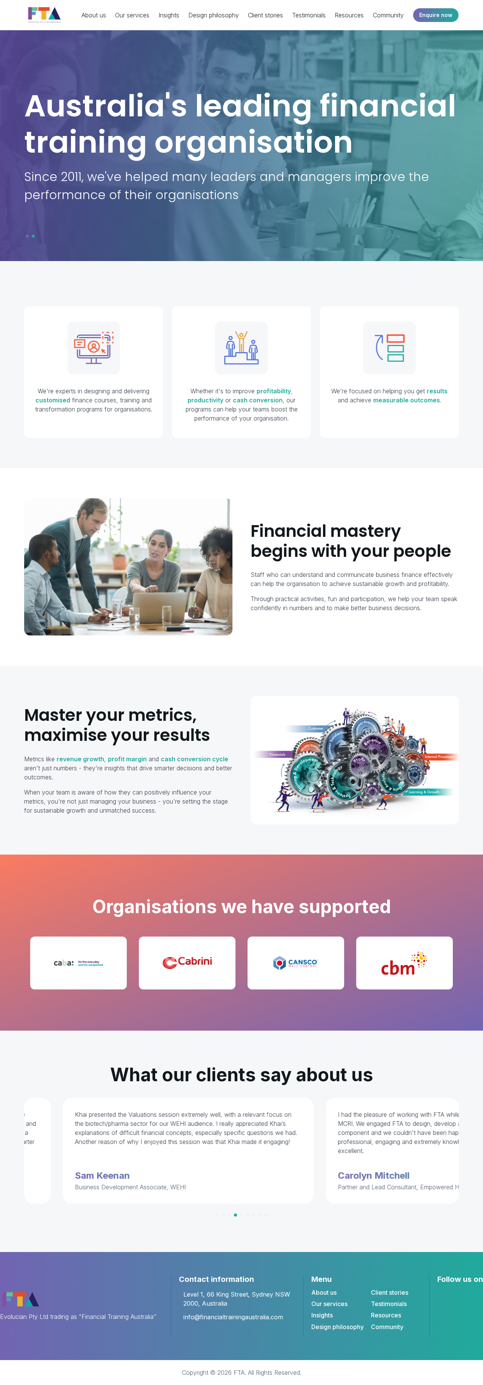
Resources (349, 15)
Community (388, 15)
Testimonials (309, 15)
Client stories (265, 15)
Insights (168, 15)
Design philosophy (213, 15)
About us (94, 15)
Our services (132, 15)
